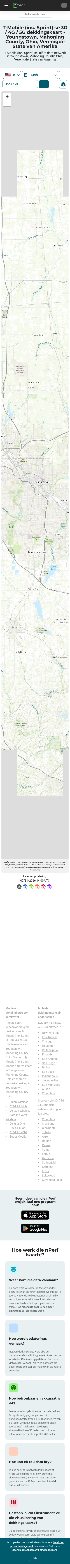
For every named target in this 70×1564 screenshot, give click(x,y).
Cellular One (17, 1123)
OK (35, 1557)
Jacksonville (50, 1080)
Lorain (46, 1154)
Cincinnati (48, 1128)
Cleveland (48, 1123)
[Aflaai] (35, 1215)
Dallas (46, 1067)
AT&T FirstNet (18, 1132)
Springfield (49, 1162)
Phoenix (47, 1054)
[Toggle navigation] (6, 5)
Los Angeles (49, 1037)
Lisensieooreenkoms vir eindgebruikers (34, 1550)
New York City (50, 1033)
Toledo (46, 1132)
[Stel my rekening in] (64, 5)
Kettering (47, 1167)
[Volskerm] (63, 75)
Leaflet (6, 862)
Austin (46, 1089)
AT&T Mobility (18, 1106)
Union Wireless (19, 1102)
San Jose (48, 1071)
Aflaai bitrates (52, 84)
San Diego (48, 1063)
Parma (46, 1145)
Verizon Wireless (20, 1110)
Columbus (48, 1093)
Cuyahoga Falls (52, 1180)
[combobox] (12, 75)
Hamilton (48, 1158)
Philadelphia (50, 1050)
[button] (7, 96)
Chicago (47, 1041)
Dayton (46, 1141)
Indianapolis (50, 1076)
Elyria (45, 1171)
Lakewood (48, 1175)
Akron (45, 1136)
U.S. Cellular (17, 1128)
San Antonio (50, 1059)
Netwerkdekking (44, 84)
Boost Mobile (18, 1136)
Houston (47, 1046)
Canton (46, 1149)
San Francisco (51, 1084)
